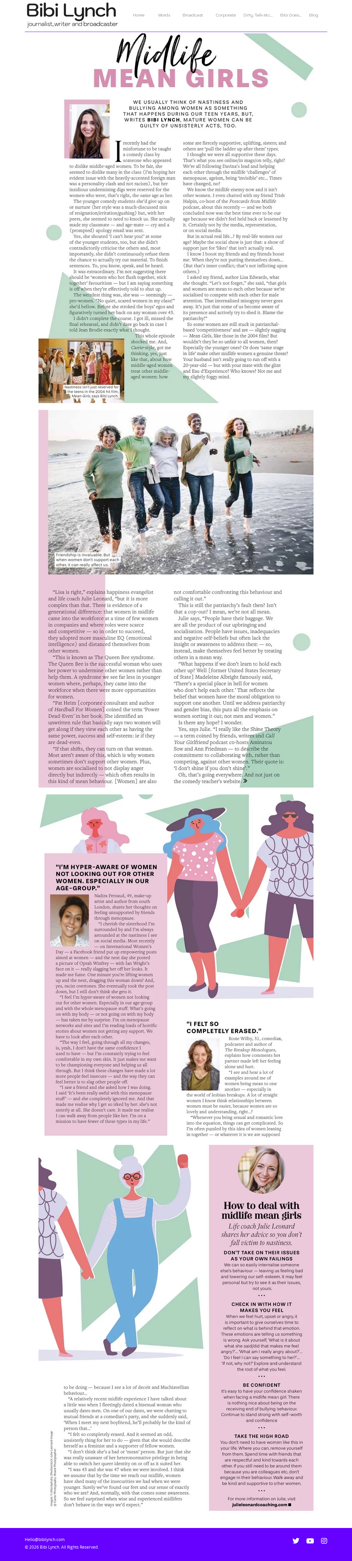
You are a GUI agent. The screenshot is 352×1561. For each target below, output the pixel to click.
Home (142, 15)
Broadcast (193, 15)
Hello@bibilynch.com (45, 1539)
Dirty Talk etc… (258, 15)
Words (164, 15)
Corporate (226, 15)
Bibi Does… (290, 15)
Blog (313, 15)
